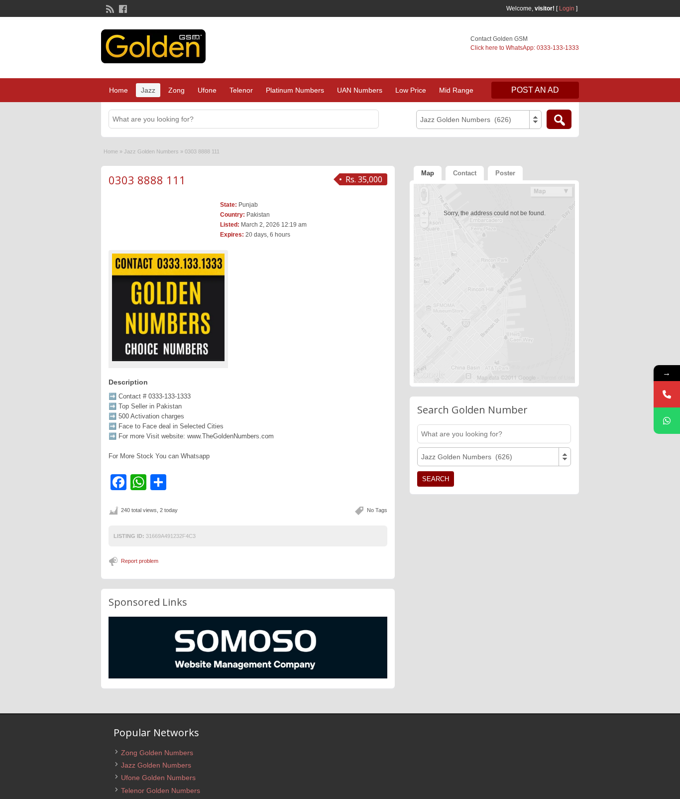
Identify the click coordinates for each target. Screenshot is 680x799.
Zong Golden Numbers (157, 753)
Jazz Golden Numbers (151, 151)
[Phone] (667, 394)
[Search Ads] (559, 119)
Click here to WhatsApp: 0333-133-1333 (524, 47)
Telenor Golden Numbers (160, 791)
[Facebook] (122, 8)
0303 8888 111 (147, 179)
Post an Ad (535, 90)
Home (118, 90)
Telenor (241, 90)
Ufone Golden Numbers (158, 778)
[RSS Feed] (109, 8)
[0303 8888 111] (168, 307)
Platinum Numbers (295, 90)
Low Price (410, 90)
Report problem (139, 561)
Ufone (207, 90)
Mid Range (456, 90)
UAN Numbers (359, 90)
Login (566, 8)
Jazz (148, 90)
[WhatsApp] (667, 420)
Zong (176, 90)
